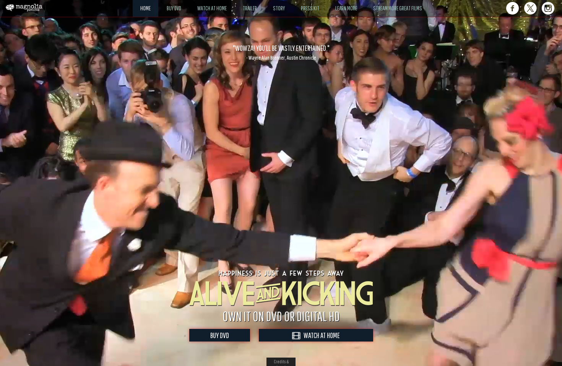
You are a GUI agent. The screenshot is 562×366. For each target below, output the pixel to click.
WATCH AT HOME (320, 335)
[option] (281, 52)
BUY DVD (219, 335)
